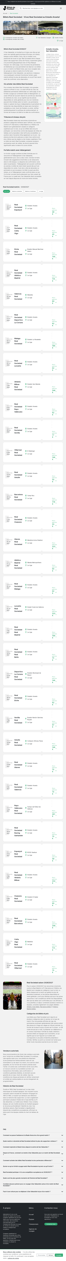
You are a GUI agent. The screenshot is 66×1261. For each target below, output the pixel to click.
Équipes (31, 1219)
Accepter (59, 1255)
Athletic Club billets (33, 1007)
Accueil (31, 1214)
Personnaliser (41, 1255)
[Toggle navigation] (61, 8)
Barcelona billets (45, 1007)
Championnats (33, 1224)
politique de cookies (13, 1258)
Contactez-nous (50, 1224)
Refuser (51, 1255)
